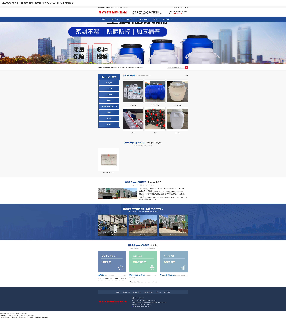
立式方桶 (109, 89)
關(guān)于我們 (115, 19)
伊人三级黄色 (7, 317)
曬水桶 (109, 100)
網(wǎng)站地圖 (184, 7)
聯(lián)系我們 (176, 7)
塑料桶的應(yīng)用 (143, 281)
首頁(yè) (103, 19)
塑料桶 (109, 112)
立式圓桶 (109, 95)
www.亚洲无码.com (15, 317)
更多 (187, 75)
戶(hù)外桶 (109, 83)
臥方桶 (109, 118)
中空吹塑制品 (114, 67)
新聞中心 (155, 19)
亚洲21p (2, 317)
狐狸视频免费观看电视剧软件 (41, 317)
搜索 (186, 67)
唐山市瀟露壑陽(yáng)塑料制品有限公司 (135, 67)
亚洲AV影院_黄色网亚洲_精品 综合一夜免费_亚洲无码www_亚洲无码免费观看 (37, 2)
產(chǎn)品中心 (128, 19)
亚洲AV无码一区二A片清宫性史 (27, 317)
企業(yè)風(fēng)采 (142, 19)
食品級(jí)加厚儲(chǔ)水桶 (109, 106)
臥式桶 (109, 124)
